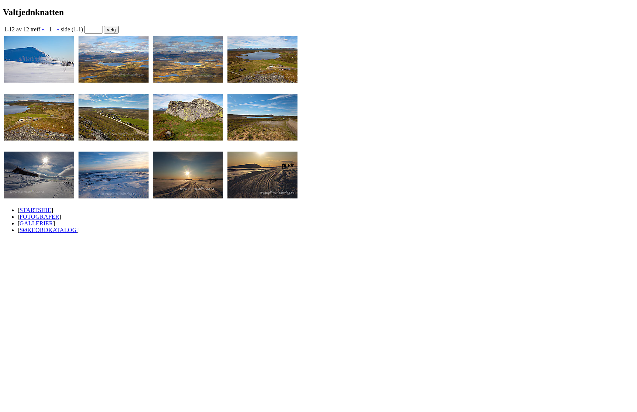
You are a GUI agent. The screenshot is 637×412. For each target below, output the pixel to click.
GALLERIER (36, 223)
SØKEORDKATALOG (48, 230)
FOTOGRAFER (39, 217)
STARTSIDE (35, 210)
